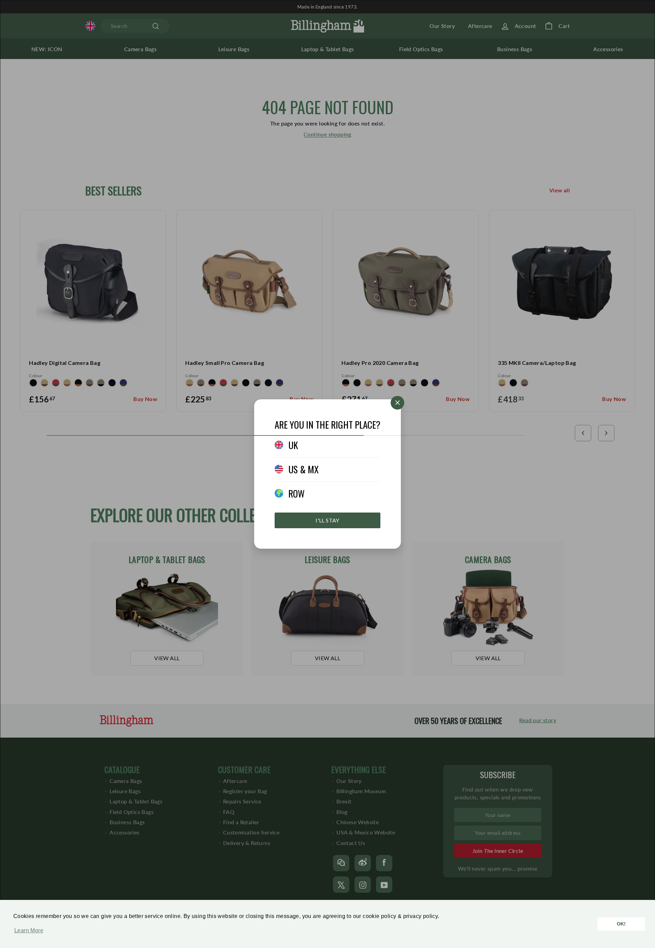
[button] (27, 934)
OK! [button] (621, 924)
